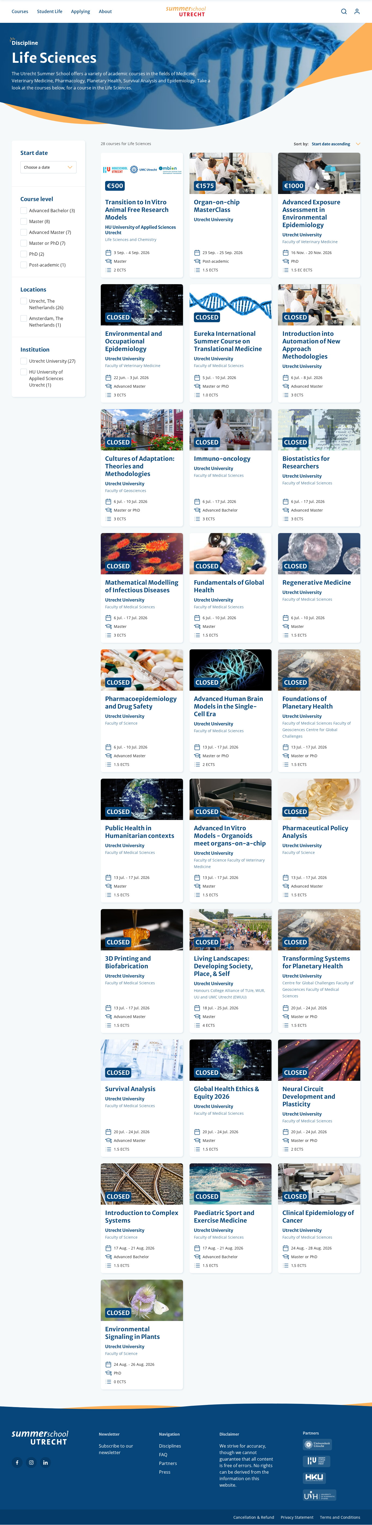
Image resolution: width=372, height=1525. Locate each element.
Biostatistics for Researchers (319, 468)
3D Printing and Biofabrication (142, 971)
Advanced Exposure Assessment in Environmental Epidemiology (319, 215)
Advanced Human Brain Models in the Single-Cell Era (231, 710)
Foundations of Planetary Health (319, 710)
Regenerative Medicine (319, 588)
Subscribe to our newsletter (116, 1449)
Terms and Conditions (340, 1517)
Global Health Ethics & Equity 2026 (231, 1098)
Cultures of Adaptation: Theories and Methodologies (142, 468)
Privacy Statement (297, 1517)
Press (164, 1472)
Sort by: (301, 143)
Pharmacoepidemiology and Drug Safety (142, 710)
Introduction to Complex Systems (142, 1218)
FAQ (163, 1455)
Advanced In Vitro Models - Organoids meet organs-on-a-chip (231, 841)
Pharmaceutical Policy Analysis (319, 841)
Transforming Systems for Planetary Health (319, 971)
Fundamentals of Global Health (231, 588)
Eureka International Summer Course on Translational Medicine (231, 343)
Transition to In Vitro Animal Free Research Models (142, 215)
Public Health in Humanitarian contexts (142, 841)
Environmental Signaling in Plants (142, 1334)
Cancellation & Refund (253, 1517)
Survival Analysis (142, 1098)
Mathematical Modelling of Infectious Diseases (142, 588)
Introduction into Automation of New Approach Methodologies (319, 343)
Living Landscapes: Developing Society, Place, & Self (231, 971)
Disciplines (170, 1446)
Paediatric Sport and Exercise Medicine (231, 1218)
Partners (168, 1463)
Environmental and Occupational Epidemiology (142, 343)
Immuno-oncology (231, 468)
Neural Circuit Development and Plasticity (319, 1098)
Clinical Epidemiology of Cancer (319, 1218)
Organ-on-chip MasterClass (231, 215)
